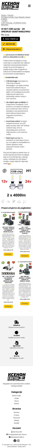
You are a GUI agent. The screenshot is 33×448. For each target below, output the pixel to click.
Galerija (16, 420)
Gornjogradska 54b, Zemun (17, 434)
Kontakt (16, 423)
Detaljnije (8, 254)
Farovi (16, 401)
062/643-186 (10, 44)
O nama (16, 415)
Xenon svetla (16, 396)
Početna (16, 412)
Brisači (16, 403)
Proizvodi (16, 418)
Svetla (16, 398)
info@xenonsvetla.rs (12, 49)
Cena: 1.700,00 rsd (11, 39)
